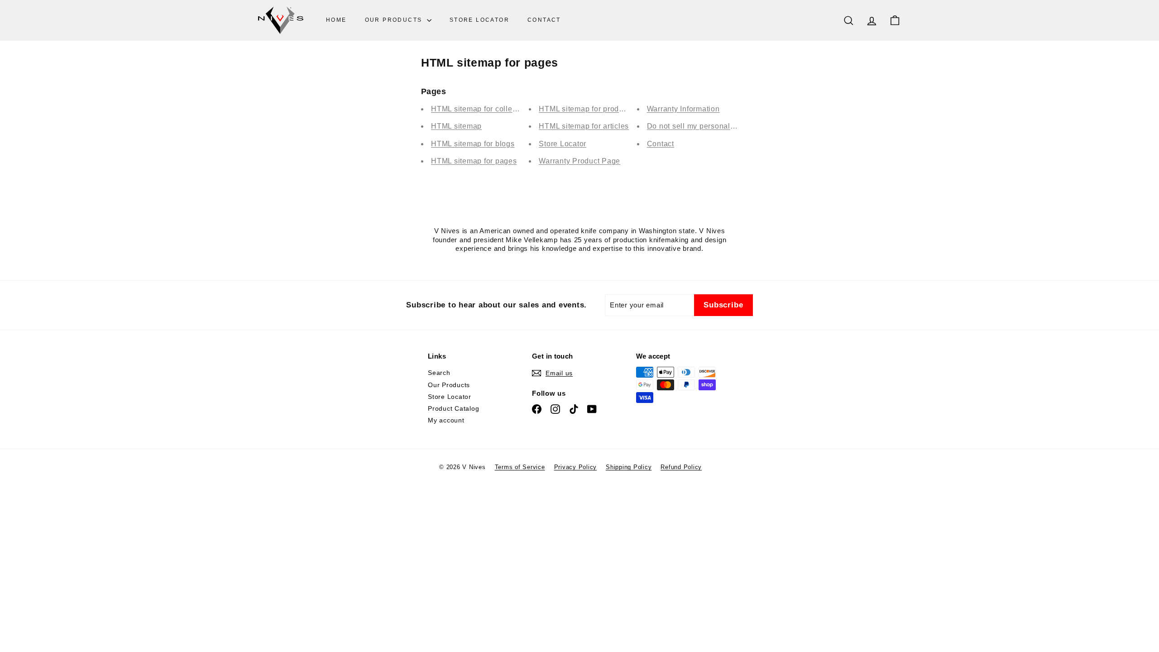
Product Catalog (453, 408)
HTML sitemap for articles (584, 126)
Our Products (395, 20)
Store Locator (479, 20)
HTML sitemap (456, 126)
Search (439, 372)
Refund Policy (681, 467)
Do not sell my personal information (709, 126)
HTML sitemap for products (586, 109)
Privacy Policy (575, 467)
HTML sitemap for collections (482, 109)
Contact (544, 20)
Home (336, 20)
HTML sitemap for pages (474, 161)
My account (446, 420)
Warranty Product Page (579, 161)
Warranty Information (683, 109)
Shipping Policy (628, 467)
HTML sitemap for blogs (473, 144)
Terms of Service (520, 467)
